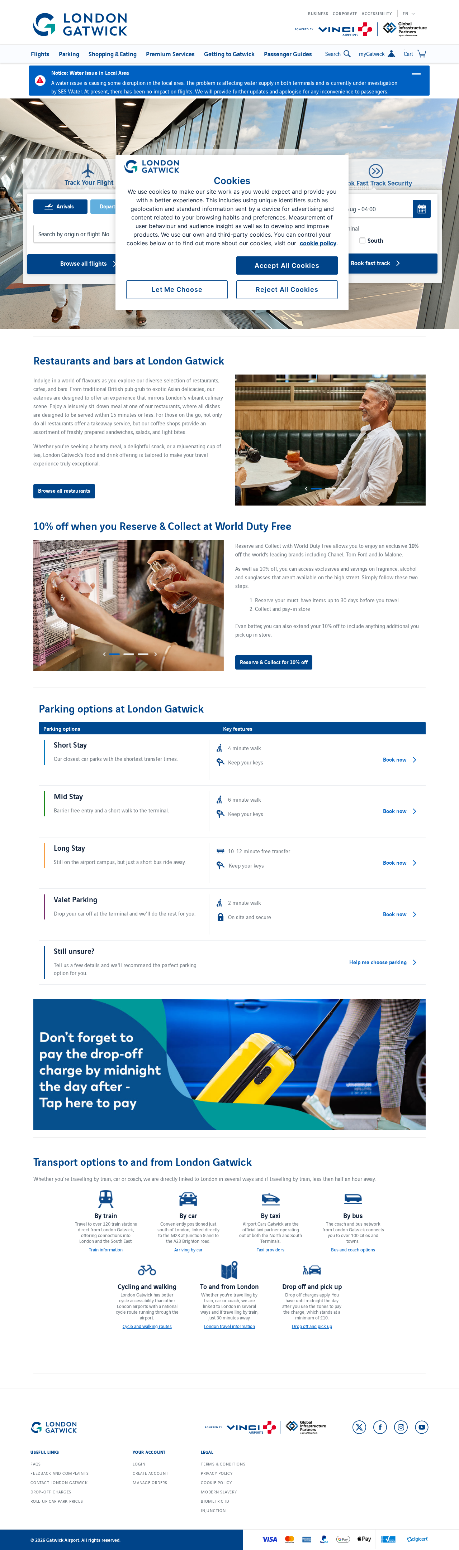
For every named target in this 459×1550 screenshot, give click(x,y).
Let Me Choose (177, 289)
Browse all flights (83, 263)
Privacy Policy (217, 1473)
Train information (106, 1249)
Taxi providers (270, 1249)
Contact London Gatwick (59, 1482)
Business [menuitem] (318, 13)
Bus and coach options (353, 1249)
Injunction (213, 1510)
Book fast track (370, 262)
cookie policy (318, 243)
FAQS (35, 1464)
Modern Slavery (219, 1492)
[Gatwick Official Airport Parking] (80, 25)
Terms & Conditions (223, 1464)
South (374, 240)
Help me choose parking (378, 962)
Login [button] (139, 1464)
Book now (395, 759)
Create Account (151, 1473)
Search (333, 53)
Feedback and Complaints (59, 1473)
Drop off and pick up (312, 1326)
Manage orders (150, 1482)
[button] (39, 54)
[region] (232, 232)
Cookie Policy (216, 1482)
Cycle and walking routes (147, 1326)
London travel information (229, 1326)
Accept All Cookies (287, 265)
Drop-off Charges (50, 1492)
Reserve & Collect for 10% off (274, 662)
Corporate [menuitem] (345, 13)
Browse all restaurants (64, 490)
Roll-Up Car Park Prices (56, 1501)
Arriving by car (188, 1249)
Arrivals (65, 206)
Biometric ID (215, 1501)
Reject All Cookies (287, 289)
